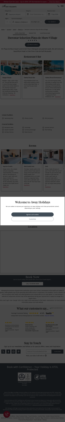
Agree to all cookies (32, 214)
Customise (32, 219)
